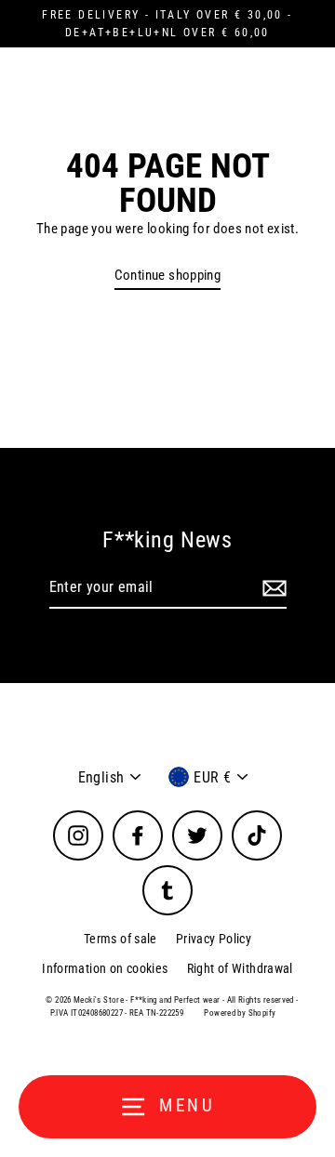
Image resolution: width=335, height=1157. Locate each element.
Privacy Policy (213, 938)
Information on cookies (105, 968)
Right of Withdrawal (240, 968)
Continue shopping (167, 275)
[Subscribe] (272, 588)
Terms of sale (120, 938)
